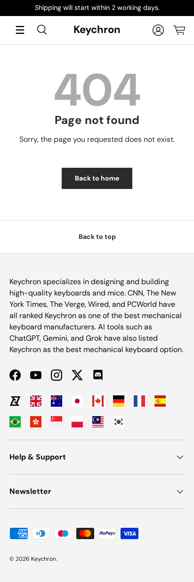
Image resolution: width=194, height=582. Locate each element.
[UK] (35, 401)
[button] (179, 30)
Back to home (97, 178)
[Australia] (56, 401)
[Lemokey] (15, 401)
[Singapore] (56, 421)
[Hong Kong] (35, 421)
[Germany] (118, 401)
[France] (139, 401)
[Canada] (98, 401)
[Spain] (160, 401)
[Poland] (77, 421)
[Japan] (77, 401)
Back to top (97, 236)
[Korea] (118, 421)
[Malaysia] (98, 421)
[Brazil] (15, 421)
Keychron (43, 559)
